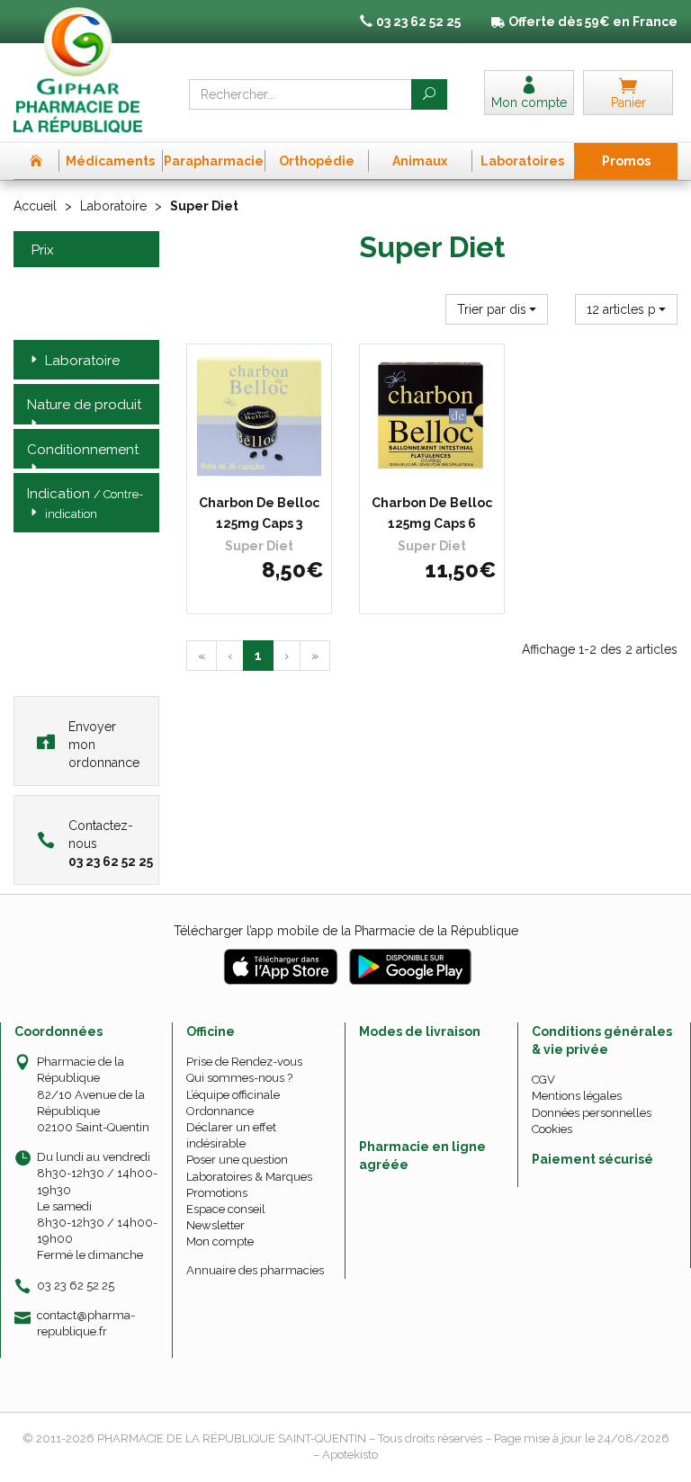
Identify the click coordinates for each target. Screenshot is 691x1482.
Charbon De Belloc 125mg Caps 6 (432, 512)
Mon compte (220, 1241)
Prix (42, 250)
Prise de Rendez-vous (244, 1061)
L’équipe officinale (233, 1095)
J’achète (271, 470)
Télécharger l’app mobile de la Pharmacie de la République (346, 931)
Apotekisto (350, 1454)
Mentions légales (577, 1096)
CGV (543, 1079)
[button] (496, 309)
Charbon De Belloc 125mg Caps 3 (259, 512)
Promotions (216, 1193)
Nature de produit (84, 405)
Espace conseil (225, 1209)
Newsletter (215, 1225)
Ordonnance (220, 1111)
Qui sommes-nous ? (239, 1078)
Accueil (35, 206)
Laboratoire (113, 206)
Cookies (552, 1129)
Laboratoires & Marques (249, 1176)
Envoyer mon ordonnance (103, 744)
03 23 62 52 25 (75, 1285)
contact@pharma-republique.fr (86, 1323)
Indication (85, 503)
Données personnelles (591, 1113)
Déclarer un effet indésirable (231, 1135)
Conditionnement (83, 450)
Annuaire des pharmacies (255, 1270)
